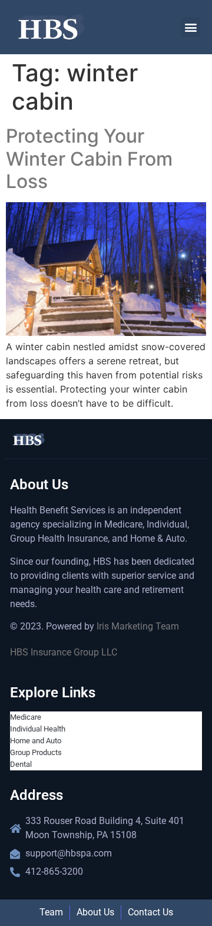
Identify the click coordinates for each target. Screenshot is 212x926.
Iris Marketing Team (138, 626)
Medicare (25, 717)
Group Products (36, 752)
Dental (21, 764)
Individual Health (37, 728)
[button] (190, 27)
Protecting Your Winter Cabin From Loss (89, 158)
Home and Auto (35, 740)
